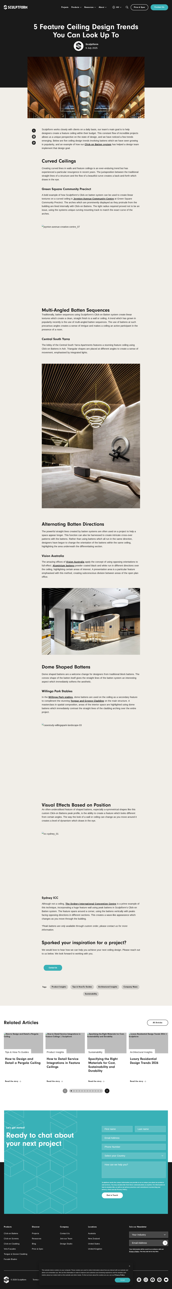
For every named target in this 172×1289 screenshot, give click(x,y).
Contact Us (65, 1233)
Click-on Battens (11, 1233)
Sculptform (92, 44)
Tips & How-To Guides (82, 987)
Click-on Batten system (98, 144)
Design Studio (66, 1244)
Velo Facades (10, 1249)
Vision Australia (75, 562)
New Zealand (94, 1239)
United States (94, 1244)
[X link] (34, 130)
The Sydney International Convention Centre (90, 903)
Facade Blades (10, 1259)
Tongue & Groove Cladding (15, 1254)
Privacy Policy (120, 1275)
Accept (122, 1280)
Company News (131, 987)
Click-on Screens (11, 1239)
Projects (35, 1233)
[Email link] (34, 143)
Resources (36, 1239)
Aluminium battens (63, 565)
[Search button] (127, 7)
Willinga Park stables (60, 697)
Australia (92, 1233)
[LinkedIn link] (34, 137)
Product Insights (59, 987)
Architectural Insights (107, 987)
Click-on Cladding (11, 1244)
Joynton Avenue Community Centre (93, 198)
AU (117, 7)
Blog (34, 1244)
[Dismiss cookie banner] (129, 1266)
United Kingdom (95, 1249)
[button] (71, 1090)
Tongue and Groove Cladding (87, 701)
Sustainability (91, 994)
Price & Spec (37, 1249)
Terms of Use (38, 1280)
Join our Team (66, 1239)
